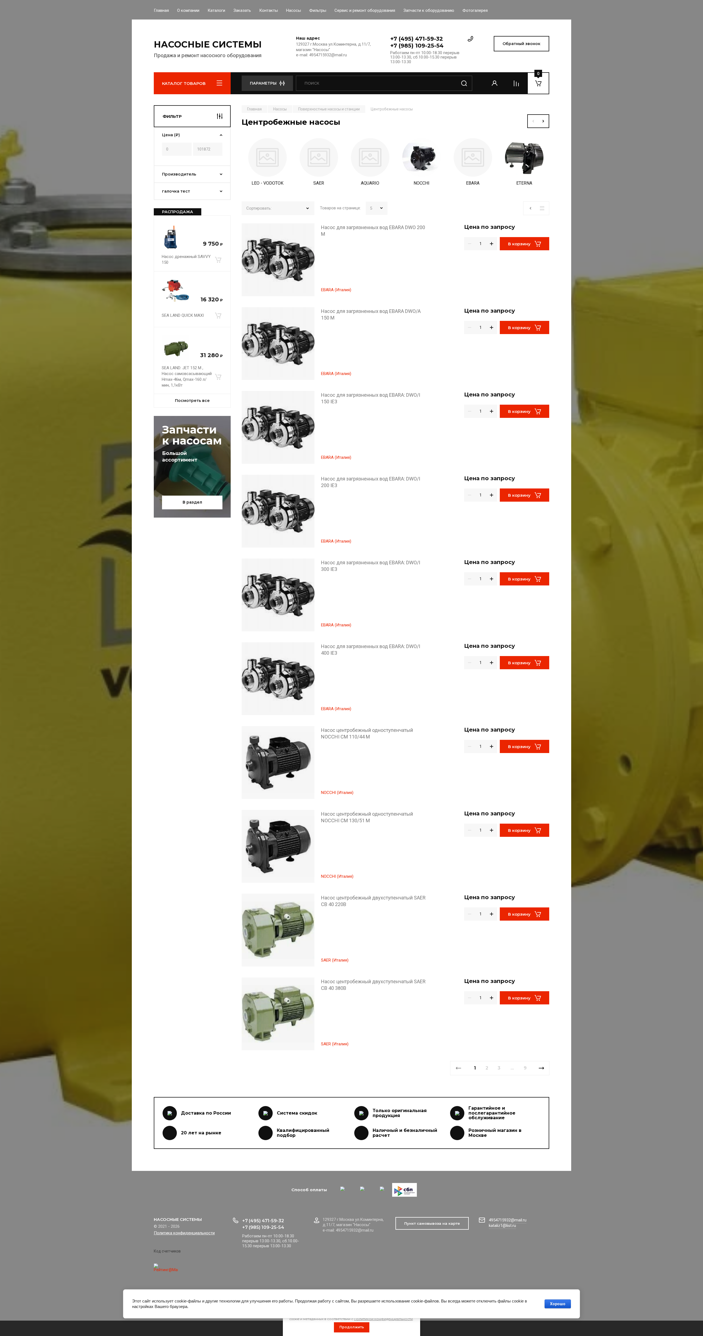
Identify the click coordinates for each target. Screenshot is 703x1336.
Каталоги (216, 10)
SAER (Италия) (334, 960)
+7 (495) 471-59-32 (416, 38)
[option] (267, 163)
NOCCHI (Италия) (337, 792)
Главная (161, 10)
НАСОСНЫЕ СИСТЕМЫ (208, 44)
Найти (464, 83)
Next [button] (543, 121)
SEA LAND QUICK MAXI (183, 315)
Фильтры (317, 10)
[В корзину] (218, 260)
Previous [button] (532, 121)
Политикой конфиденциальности (383, 1319)
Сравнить (249, 230)
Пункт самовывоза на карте (432, 1223)
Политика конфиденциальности (184, 1233)
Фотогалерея (475, 10)
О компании (188, 10)
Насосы (293, 10)
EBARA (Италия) (336, 289)
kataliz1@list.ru (502, 1225)
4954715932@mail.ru (507, 1220)
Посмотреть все (192, 400)
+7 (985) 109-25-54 (416, 45)
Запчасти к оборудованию (428, 10)
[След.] (541, 1068)
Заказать (242, 10)
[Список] (542, 208)
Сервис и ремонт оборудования (364, 10)
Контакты (268, 10)
